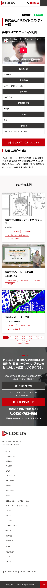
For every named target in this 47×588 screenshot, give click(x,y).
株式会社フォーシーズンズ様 (19, 271)
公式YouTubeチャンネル (10, 444)
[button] (43, 3)
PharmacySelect (11, 525)
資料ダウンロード (34, 3)
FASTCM (8, 511)
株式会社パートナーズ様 (17, 317)
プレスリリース (10, 476)
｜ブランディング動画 (12, 231)
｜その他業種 (36, 280)
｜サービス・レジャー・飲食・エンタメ (17, 235)
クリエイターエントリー (38, 3)
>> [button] (27, 341)
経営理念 (9, 461)
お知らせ (8, 485)
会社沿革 (9, 471)
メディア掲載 (10, 480)
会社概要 (9, 466)
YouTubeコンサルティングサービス (17, 506)
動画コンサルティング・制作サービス (17, 501)
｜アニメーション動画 (12, 238)
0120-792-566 (28, 3)
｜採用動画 (27, 231)
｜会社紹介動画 (11, 280)
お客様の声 (9, 541)
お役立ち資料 (10, 552)
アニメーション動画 (12, 329)
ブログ (8, 557)
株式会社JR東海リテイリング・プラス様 (23, 221)
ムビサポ (8, 515)
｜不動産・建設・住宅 (24, 326)
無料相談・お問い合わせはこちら (23, 142)
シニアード (9, 520)
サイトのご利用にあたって (28, 571)
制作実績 (9, 536)
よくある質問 (10, 490)
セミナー (8, 561)
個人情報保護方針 (11, 571)
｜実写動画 (9, 284)
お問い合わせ (31, 3)
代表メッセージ (11, 456)
